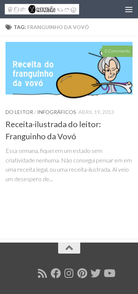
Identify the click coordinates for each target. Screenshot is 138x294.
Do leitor (19, 112)
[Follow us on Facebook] (56, 273)
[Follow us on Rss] (43, 273)
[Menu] (129, 9)
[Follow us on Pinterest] (82, 273)
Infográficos (56, 112)
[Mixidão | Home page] (54, 9)
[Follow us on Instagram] (69, 273)
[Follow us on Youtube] (109, 273)
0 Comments (117, 51)
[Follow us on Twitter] (96, 273)
